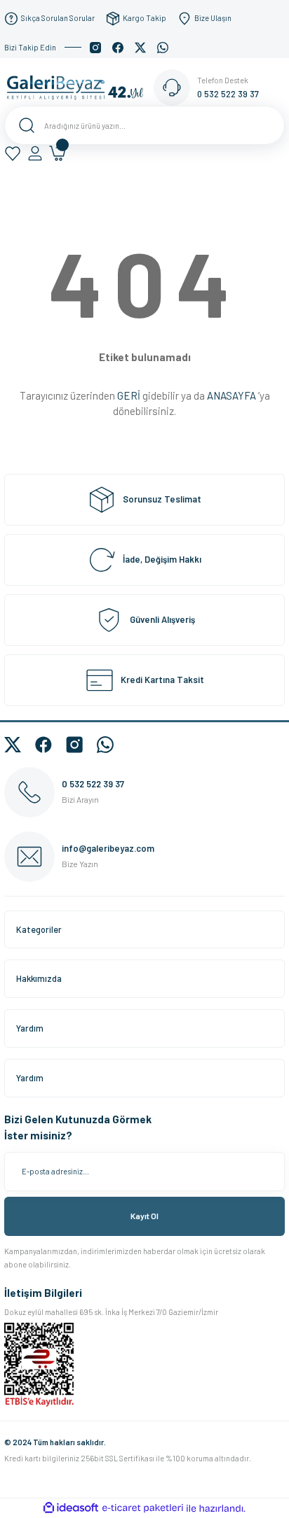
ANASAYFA (231, 395)
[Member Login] (35, 153)
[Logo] (79, 87)
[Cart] (57, 153)
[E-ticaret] (143, 1508)
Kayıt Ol (144, 1216)
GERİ (128, 395)
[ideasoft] (71, 1508)
